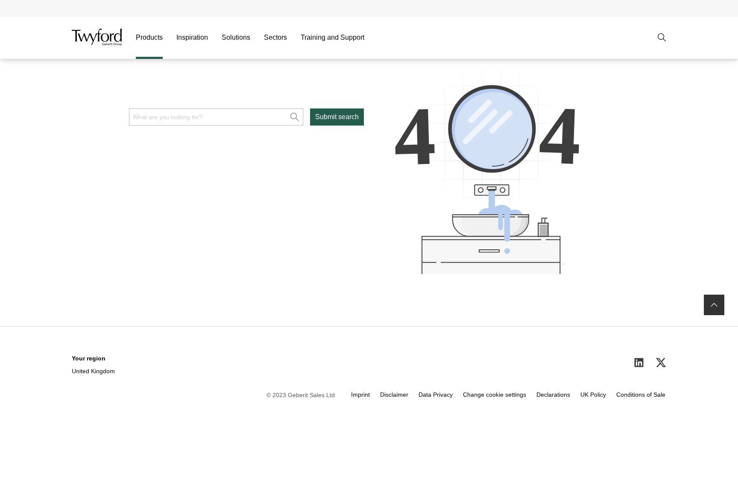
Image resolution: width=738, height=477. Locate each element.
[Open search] (662, 37)
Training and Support (332, 37)
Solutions (236, 37)
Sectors (275, 37)
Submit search (337, 116)
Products (149, 37)
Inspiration (192, 37)
